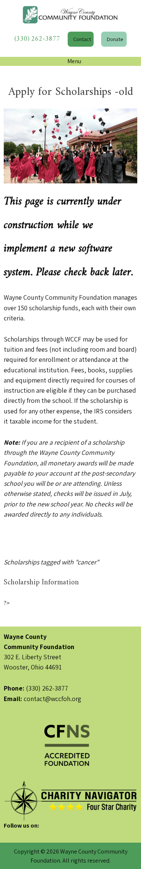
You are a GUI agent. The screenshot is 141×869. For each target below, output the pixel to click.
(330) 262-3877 (37, 39)
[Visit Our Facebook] (10, 834)
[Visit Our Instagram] (34, 834)
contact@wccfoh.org (52, 698)
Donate (115, 39)
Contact (82, 39)
